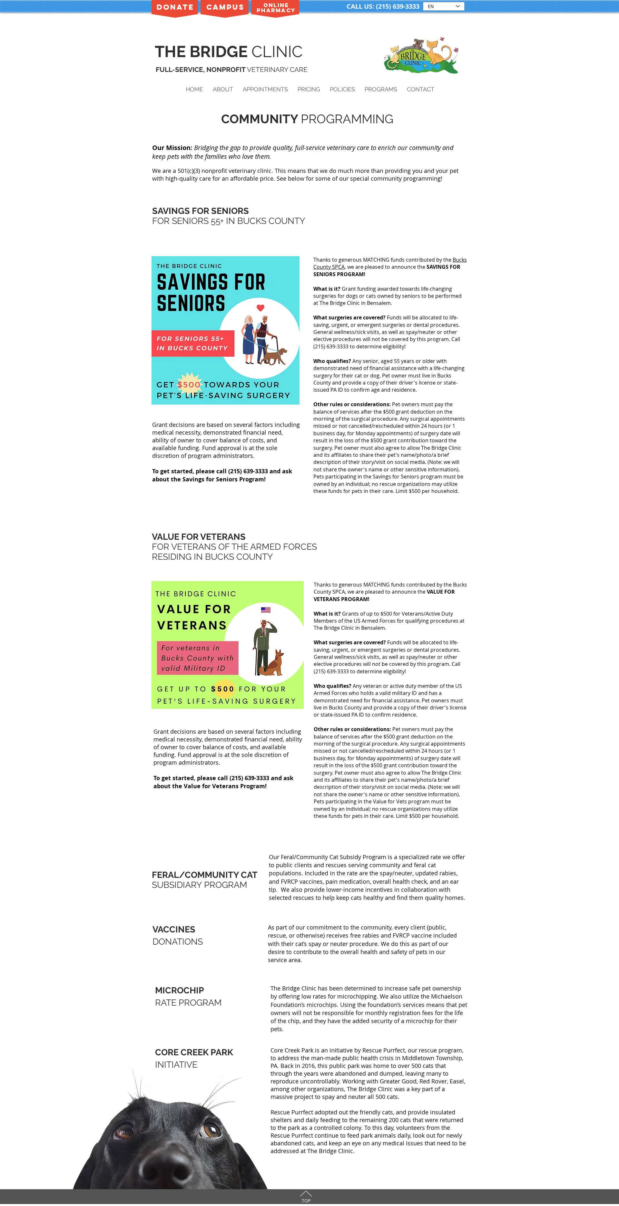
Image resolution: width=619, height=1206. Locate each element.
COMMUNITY (261, 119)
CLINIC (279, 51)
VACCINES (173, 929)
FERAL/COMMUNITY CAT (205, 875)
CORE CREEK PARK (194, 1052)
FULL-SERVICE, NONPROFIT (201, 69)
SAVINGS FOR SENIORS (200, 211)
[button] (223, 89)
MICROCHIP (179, 990)
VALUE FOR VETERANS (199, 537)
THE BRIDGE (203, 51)
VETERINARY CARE (277, 69)
